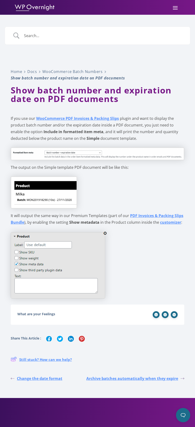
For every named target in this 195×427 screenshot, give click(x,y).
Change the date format (39, 378)
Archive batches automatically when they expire (132, 378)
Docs (32, 71)
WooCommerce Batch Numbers (72, 71)
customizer (170, 222)
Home (16, 71)
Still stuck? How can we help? (45, 359)
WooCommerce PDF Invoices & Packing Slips (77, 118)
